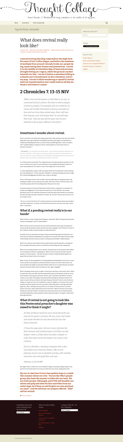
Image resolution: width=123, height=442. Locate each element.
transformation (36, 52)
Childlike (85, 69)
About (16, 23)
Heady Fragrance (87, 58)
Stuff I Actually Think (44, 50)
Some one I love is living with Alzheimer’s (94, 63)
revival (62, 50)
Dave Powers (40, 373)
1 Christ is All (35, 50)
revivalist (28, 52)
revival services (68, 50)
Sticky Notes (25, 23)
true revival (44, 52)
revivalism (23, 52)
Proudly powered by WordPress (23, 438)
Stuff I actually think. (38, 23)
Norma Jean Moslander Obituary (91, 61)
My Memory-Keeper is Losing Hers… (93, 66)
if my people (56, 50)
